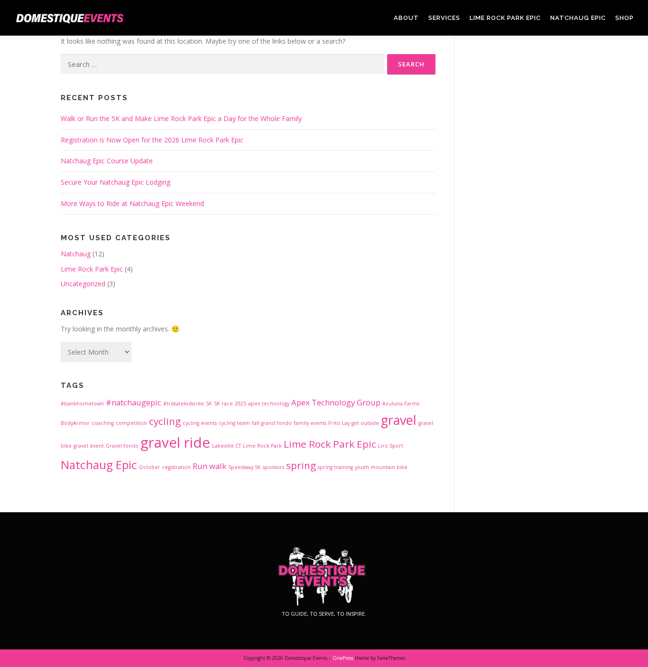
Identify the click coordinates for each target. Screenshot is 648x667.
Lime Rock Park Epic (505, 17)
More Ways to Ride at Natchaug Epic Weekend (132, 203)
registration (176, 467)
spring (301, 465)
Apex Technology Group (335, 402)
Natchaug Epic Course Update (107, 160)
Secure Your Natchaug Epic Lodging (115, 182)
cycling (165, 421)
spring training (335, 467)
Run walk (209, 465)
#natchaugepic (133, 402)
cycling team (234, 423)
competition (131, 423)
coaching (103, 423)
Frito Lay (339, 423)
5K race (223, 403)
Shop (624, 17)
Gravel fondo (122, 445)
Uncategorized (83, 283)
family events (310, 423)
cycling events (200, 423)
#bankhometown (82, 403)
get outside (365, 423)
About (406, 17)
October (149, 467)
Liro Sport (390, 445)
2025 (240, 403)
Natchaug (76, 253)
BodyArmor (75, 423)
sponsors (273, 467)
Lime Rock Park (262, 445)
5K (209, 403)
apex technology (268, 403)
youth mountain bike (381, 467)
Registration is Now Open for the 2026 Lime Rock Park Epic (152, 139)
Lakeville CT (226, 445)
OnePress (343, 658)
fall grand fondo (272, 423)
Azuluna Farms (400, 403)
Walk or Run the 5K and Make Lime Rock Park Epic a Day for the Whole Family (181, 118)
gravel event (89, 445)
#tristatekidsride (183, 403)
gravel (399, 420)
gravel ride (175, 442)
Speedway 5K (244, 467)
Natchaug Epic (578, 17)
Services (444, 17)
